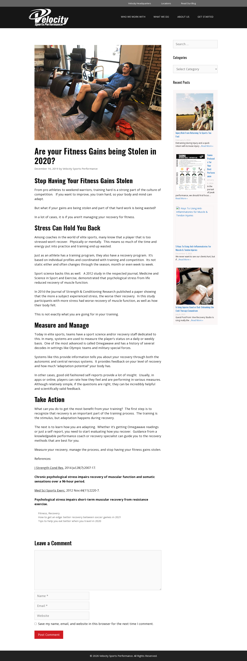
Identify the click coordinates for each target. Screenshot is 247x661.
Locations (166, 3)
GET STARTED (205, 16)
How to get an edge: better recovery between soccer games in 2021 (79, 517)
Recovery (54, 513)
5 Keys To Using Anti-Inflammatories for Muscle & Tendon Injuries (193, 248)
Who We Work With (133, 16)
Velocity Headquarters (139, 3)
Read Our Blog (188, 3)
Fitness (42, 513)
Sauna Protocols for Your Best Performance (211, 165)
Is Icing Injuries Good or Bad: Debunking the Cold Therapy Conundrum (195, 308)
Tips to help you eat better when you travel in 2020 (69, 521)
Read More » (207, 146)
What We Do (161, 16)
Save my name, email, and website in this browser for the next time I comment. (95, 624)
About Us (183, 16)
